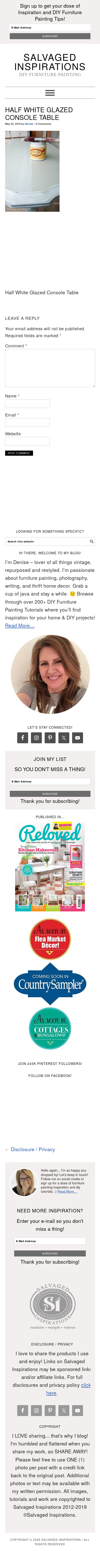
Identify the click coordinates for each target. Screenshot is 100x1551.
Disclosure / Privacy (33, 1149)
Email (12, 415)
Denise (29, 123)
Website (13, 433)
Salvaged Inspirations (50, 61)
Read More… (20, 625)
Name (12, 396)
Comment (16, 346)
